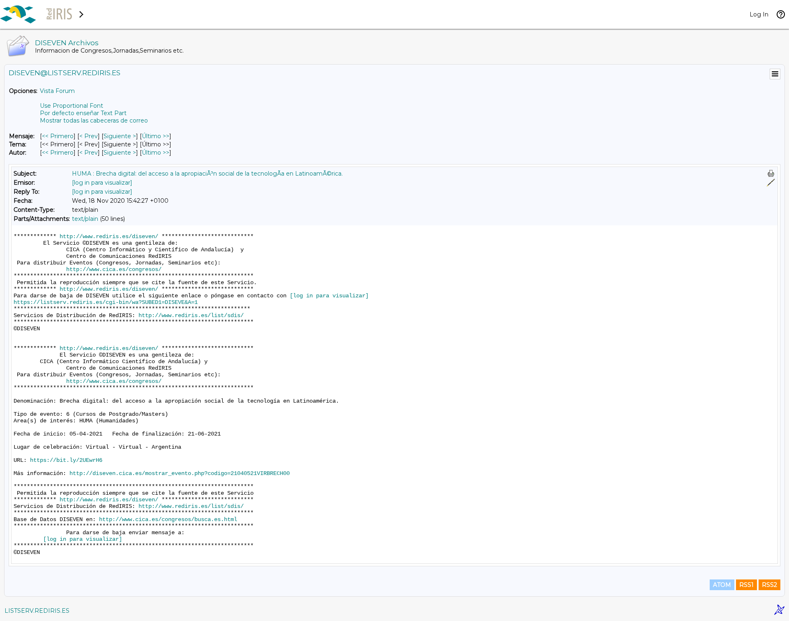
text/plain (85, 218)
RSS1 (746, 585)
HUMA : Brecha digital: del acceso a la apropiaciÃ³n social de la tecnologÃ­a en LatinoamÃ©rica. (207, 173)
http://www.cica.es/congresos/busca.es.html (168, 519)
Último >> (155, 136)
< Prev (88, 136)
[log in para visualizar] (102, 182)
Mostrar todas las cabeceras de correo (94, 120)
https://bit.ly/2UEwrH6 (66, 460)
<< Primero (58, 136)
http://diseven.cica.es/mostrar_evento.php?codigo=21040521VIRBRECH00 (179, 473)
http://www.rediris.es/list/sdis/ (191, 315)
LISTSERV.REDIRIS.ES (37, 610)
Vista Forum (57, 91)
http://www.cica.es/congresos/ (113, 269)
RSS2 (769, 585)
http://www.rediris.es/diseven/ (109, 236)
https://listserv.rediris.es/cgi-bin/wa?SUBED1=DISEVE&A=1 (106, 302)
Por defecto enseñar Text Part (83, 113)
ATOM (722, 585)
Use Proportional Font (71, 105)
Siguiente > (120, 136)
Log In (759, 14)
